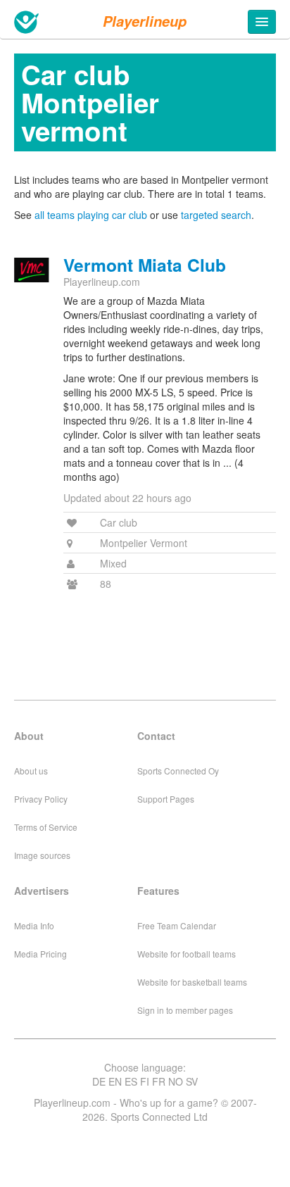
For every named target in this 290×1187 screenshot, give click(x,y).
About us (31, 771)
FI (144, 1081)
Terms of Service (45, 827)
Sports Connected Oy (178, 771)
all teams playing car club (90, 215)
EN (115, 1081)
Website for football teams (186, 954)
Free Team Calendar (176, 925)
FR (158, 1081)
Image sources (42, 855)
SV (192, 1081)
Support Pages (165, 799)
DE (99, 1081)
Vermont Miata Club (144, 264)
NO (175, 1081)
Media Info (34, 925)
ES (131, 1081)
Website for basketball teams (192, 982)
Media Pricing (40, 954)
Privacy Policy (41, 799)
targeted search (216, 215)
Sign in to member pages (185, 1010)
